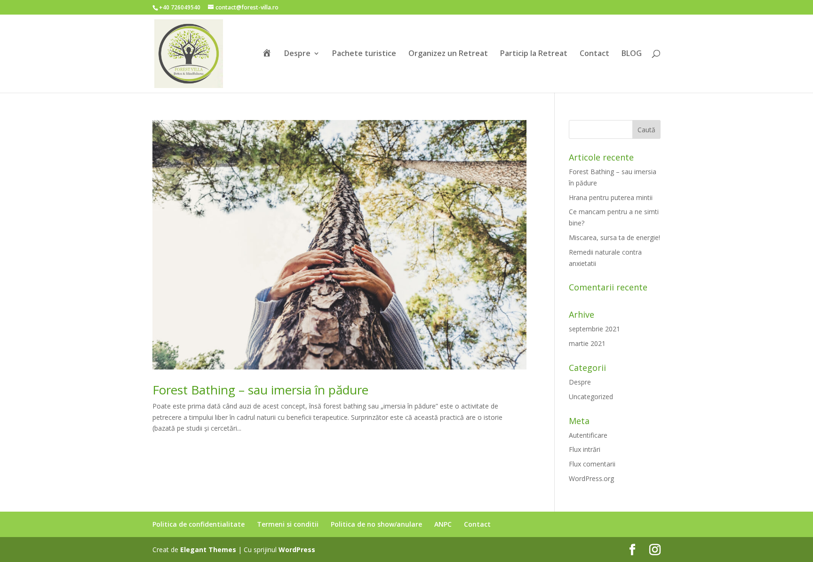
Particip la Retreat (533, 54)
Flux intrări (584, 449)
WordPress (297, 549)
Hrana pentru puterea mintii (611, 197)
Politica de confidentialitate (198, 524)
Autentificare (588, 435)
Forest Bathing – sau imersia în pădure (260, 389)
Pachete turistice (364, 54)
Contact (594, 54)
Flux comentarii (592, 463)
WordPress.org (591, 478)
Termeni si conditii (288, 524)
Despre (297, 54)
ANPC (443, 524)
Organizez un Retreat (448, 54)
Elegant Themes (208, 549)
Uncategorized (591, 396)
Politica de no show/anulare (376, 524)
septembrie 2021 (594, 328)
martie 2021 (587, 343)
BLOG (632, 54)
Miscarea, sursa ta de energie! (614, 237)
